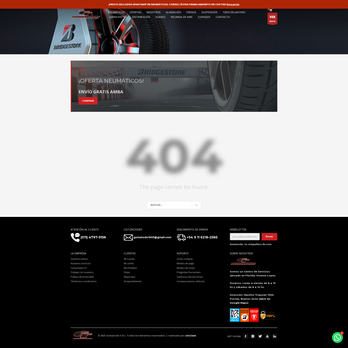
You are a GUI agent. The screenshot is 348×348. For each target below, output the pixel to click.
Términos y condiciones (83, 281)
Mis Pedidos (130, 268)
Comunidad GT (79, 268)
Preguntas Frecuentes (188, 272)
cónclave (190, 335)
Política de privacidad (82, 276)
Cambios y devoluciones (190, 276)
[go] (196, 205)
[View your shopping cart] (271, 10)
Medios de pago (185, 263)
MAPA (272, 19)
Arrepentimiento (133, 281)
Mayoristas (129, 276)
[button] (337, 337)
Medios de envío (186, 268)
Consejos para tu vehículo (191, 281)
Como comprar (185, 258)
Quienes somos (79, 258)
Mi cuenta (129, 258)
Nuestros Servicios (81, 263)
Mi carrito (129, 263)
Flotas (127, 272)
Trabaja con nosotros (82, 272)
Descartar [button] (233, 4)
